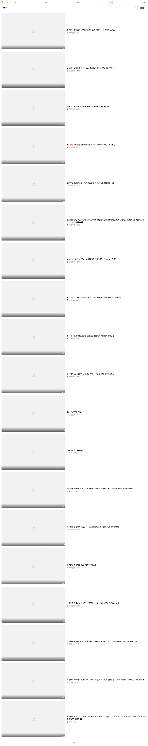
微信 (79, 2)
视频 (111, 2)
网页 (14, 2)
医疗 (46, 2)
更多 (143, 2)
